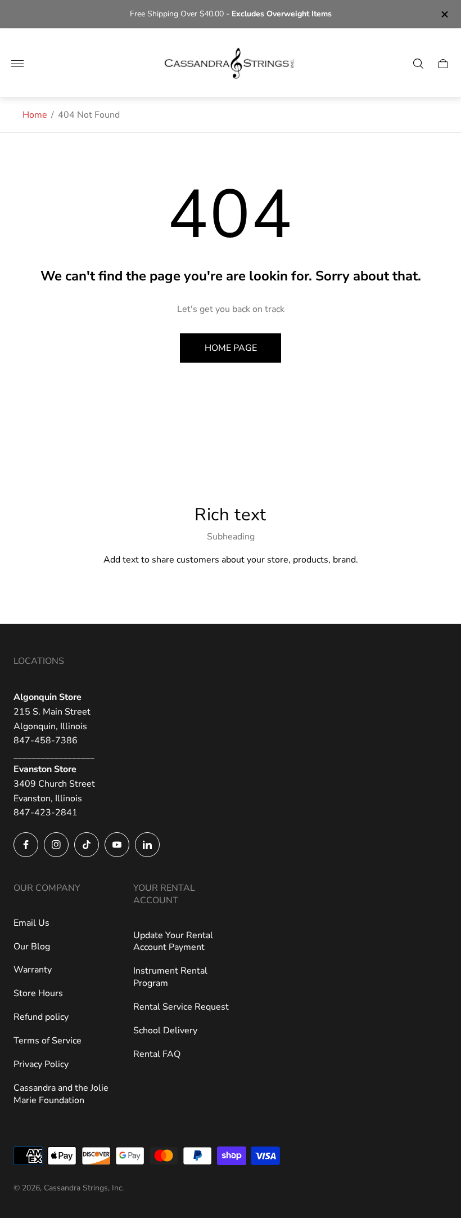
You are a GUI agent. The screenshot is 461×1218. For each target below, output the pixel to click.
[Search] (418, 63)
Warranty (32, 969)
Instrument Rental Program (170, 977)
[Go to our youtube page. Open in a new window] (117, 844)
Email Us (31, 923)
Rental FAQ (156, 1054)
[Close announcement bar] (444, 14)
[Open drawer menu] (17, 63)
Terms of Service (47, 1040)
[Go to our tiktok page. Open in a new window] (86, 844)
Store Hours (38, 993)
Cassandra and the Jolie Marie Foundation (61, 1094)
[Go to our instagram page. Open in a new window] (56, 844)
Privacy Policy (41, 1064)
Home (34, 115)
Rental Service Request (181, 1007)
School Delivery (165, 1030)
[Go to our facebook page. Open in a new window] (25, 844)
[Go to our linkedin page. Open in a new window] (147, 844)
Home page (231, 348)
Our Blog (31, 946)
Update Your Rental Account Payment (173, 941)
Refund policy (41, 1017)
